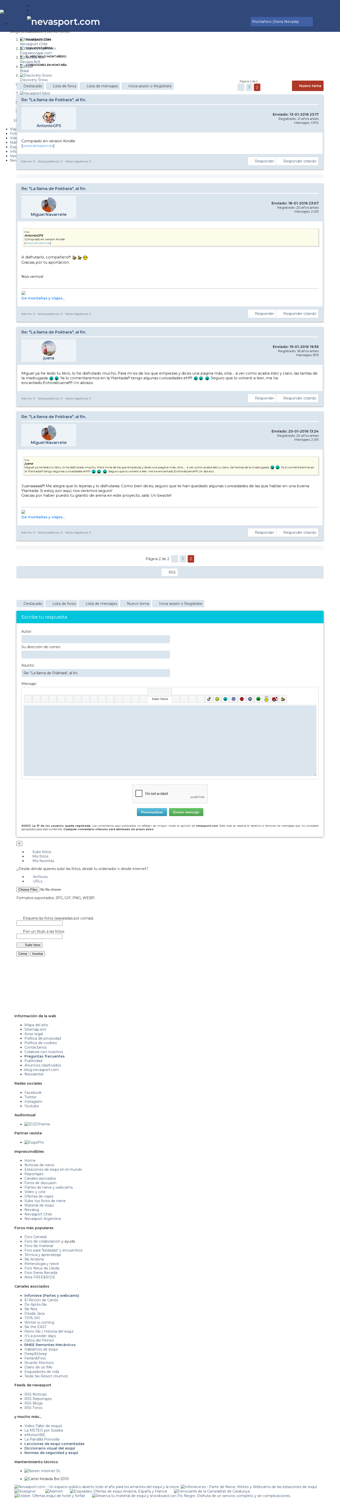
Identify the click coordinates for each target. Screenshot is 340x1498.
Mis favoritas (42, 861)
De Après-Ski (35, 1304)
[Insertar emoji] (312, 709)
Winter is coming (39, 1322)
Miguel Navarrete (49, 214)
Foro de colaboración (42, 1241)
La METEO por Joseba (43, 1430)
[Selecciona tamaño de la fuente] (86, 699)
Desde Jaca (34, 1313)
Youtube (31, 1106)
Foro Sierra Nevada (40, 1272)
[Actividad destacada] (228, 21)
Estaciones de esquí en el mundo (53, 1169)
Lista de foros (64, 86)
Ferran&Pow (35, 1358)
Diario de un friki (38, 1367)
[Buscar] (246, 21)
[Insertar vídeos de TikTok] (209, 699)
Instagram (33, 1101)
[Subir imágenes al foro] (160, 692)
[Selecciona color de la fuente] (77, 699)
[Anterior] (240, 87)
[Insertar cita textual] (110, 699)
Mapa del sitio (36, 1025)
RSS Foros (33, 1407)
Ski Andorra (34, 1259)
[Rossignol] (24, 1491)
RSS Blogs (33, 1403)
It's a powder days (40, 1336)
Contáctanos (35, 1047)
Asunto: (28, 665)
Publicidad (33, 1061)
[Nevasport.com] (15, 11)
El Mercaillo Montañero (46, 56)
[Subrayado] (45, 699)
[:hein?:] (266, 699)
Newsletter (34, 1074)
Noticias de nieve (39, 1165)
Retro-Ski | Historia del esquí (48, 1331)
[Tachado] (53, 699)
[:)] (217, 699)
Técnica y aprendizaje (42, 1255)
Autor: (26, 631)
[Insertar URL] (94, 699)
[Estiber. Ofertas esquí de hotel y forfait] (49, 1496)
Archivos (40, 876)
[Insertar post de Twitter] (201, 699)
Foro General (35, 1237)
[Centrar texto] (127, 699)
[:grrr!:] (242, 699)
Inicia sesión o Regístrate (150, 86)
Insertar (37, 954)
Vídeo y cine (35, 1192)
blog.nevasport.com (41, 1069)
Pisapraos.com (38, 39)
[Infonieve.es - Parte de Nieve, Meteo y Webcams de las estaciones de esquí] (249, 1487)
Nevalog (31, 1210)
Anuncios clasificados (42, 1065)
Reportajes (33, 1174)
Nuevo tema (310, 86)
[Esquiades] (118, 1491)
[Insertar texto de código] (118, 699)
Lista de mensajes (102, 86)
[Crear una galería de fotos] (176, 699)
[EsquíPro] (34, 1142)
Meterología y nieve (41, 1263)
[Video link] (143, 699)
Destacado (32, 86)
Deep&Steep (35, 1354)
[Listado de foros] (235, 21)
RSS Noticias (35, 1394)
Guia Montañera (39, 48)
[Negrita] (28, 699)
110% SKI (32, 1318)
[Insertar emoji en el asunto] (166, 673)
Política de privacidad (42, 1038)
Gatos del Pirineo (39, 1340)
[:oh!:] (250, 699)
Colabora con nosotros (43, 1052)
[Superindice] (69, 699)
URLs (37, 881)
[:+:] (283, 699)
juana (48, 358)
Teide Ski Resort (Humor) (46, 1376)
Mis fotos (39, 856)
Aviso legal (33, 1034)
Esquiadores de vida (41, 1371)
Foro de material (38, 1246)
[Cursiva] (36, 699)
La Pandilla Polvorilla (41, 1439)
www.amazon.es (38, 145)
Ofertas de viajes (38, 1196)
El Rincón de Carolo (41, 1300)
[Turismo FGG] (212, 1491)
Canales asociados (40, 1178)
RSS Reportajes (38, 1399)
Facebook (33, 1092)
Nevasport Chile (38, 1214)
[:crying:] (258, 699)
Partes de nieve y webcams (48, 1187)
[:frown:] (233, 699)
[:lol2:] (225, 699)
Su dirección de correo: (41, 647)
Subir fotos (41, 852)
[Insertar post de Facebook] (184, 699)
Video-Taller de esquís (43, 1426)
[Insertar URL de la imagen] (135, 699)
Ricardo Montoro (39, 1362)
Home (30, 1160)
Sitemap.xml (35, 1029)
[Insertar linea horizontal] (102, 699)
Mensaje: (29, 683)
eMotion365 (34, 1435)
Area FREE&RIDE (39, 1277)
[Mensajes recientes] (232, 21)
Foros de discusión (40, 1183)
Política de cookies (40, 1043)
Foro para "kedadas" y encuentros (53, 1250)
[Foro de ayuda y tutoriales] (242, 21)
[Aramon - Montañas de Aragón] (54, 1491)
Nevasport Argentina (42, 1218)
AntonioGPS (49, 125)
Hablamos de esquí (41, 1349)
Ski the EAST (35, 1327)
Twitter (30, 1097)
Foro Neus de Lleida (41, 1268)
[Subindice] (61, 699)
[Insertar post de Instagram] (192, 699)
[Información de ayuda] (312, 692)
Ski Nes (30, 1309)
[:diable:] (275, 699)
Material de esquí (39, 1205)
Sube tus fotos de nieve (45, 1201)
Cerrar (22, 954)
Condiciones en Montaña (46, 65)
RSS (172, 572)
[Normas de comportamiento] (239, 21)
